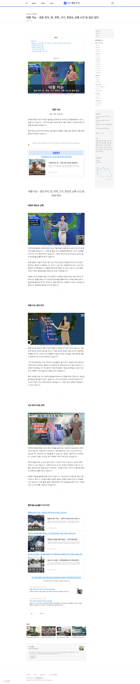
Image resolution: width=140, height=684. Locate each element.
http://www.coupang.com (36, 587)
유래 (108, 143)
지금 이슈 (97, 84)
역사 (102, 151)
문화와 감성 (97, 75)
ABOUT (34, 3)
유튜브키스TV (43, 674)
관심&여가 (98, 66)
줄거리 (97, 145)
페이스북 (97, 181)
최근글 (97, 133)
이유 (105, 147)
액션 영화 (109, 145)
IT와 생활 (97, 93)
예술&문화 (98, 60)
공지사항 (98, 31)
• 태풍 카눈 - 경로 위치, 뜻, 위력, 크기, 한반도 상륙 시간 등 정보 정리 (50, 43)
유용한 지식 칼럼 (99, 43)
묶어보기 (43, 3)
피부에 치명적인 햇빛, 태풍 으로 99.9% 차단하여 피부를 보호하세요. (49, 591)
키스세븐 (31, 647)
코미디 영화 (103, 143)
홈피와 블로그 (98, 98)
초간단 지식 (98, 68)
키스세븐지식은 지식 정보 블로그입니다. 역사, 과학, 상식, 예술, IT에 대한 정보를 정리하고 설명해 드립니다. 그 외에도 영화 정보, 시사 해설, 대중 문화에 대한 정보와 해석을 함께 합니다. (54, 653)
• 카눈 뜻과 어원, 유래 (37, 49)
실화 (102, 147)
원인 (110, 143)
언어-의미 (98, 55)
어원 (107, 141)
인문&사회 (98, 49)
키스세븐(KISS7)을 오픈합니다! (102, 128)
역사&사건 (98, 45)
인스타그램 (101, 181)
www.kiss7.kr (39, 678)
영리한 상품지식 (99, 103)
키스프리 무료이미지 (53, 674)
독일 (99, 151)
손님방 (51, 3)
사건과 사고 (98, 89)
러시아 (104, 149)
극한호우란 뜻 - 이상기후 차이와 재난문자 (56, 157)
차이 (97, 149)
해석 (111, 149)
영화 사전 (98, 77)
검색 (109, 3)
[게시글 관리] (36, 613)
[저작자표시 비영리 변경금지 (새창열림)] (47, 613)
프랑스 (108, 149)
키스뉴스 (35, 674)
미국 (110, 147)
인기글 (102, 133)
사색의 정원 (98, 82)
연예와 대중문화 (99, 91)
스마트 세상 (98, 96)
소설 (107, 147)
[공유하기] (34, 613)
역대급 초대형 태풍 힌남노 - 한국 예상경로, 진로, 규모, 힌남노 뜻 (51, 533)
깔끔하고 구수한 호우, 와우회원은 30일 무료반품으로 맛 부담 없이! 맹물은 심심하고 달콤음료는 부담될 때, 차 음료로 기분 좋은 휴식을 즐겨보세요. (56, 604)
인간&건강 (98, 58)
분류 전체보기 (98, 40)
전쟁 (99, 143)
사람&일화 (98, 64)
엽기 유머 (98, 105)
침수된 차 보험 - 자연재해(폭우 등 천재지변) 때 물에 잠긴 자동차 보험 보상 (55, 554)
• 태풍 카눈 (33, 41)
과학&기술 (98, 51)
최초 (99, 147)
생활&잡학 (98, 53)
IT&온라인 (98, 62)
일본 (102, 141)
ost (97, 147)
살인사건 (100, 149)
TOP (112, 675)
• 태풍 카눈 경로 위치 (37, 47)
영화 (97, 143)
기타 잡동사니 (98, 100)
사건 (105, 145)
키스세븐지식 (73, 3)
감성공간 (97, 79)
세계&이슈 (98, 47)
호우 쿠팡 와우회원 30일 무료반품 (41, 601)
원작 (100, 145)
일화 (97, 141)
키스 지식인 (98, 70)
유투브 (104, 181)
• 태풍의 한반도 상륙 (37, 45)
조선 (97, 151)
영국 (99, 141)
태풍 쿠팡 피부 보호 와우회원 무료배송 (42, 589)
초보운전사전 (98, 72)
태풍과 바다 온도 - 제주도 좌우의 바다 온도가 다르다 (47, 512)
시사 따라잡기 (99, 86)
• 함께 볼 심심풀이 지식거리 (39, 51)
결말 (105, 141)
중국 (110, 141)
